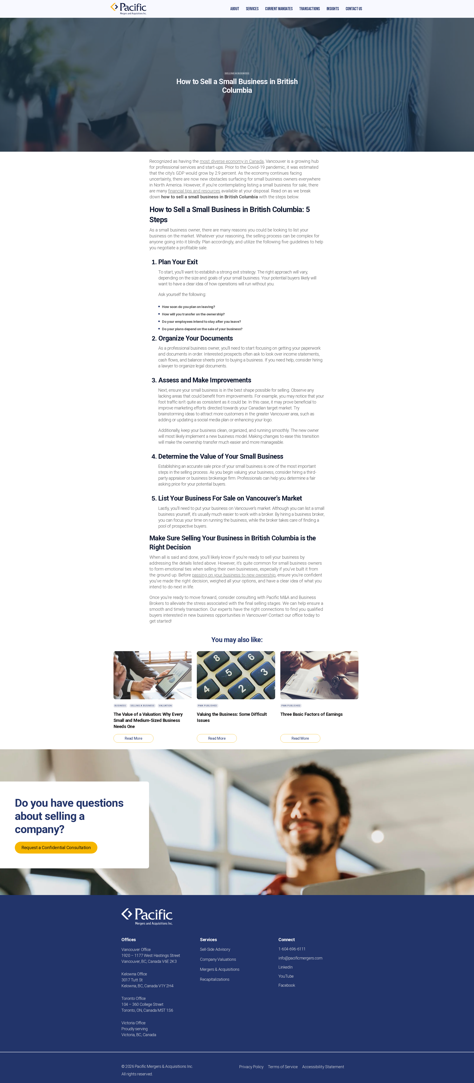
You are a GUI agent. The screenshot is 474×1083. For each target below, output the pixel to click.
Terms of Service (283, 1066)
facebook (286, 985)
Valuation (165, 705)
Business (120, 705)
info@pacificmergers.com (300, 958)
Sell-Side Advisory (215, 949)
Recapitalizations (214, 979)
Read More (133, 738)
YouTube (286, 976)
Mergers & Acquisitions (219, 969)
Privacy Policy (251, 1066)
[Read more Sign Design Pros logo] (128, 9)
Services (252, 8)
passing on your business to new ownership (234, 575)
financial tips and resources (194, 191)
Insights (333, 8)
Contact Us (354, 8)
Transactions (309, 8)
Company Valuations (218, 959)
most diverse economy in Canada (232, 161)
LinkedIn (285, 967)
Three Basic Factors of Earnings (311, 714)
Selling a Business (237, 73)
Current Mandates (279, 8)
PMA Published (207, 705)
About (234, 8)
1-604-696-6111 (292, 949)
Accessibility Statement (323, 1066)
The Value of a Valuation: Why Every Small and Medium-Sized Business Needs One (148, 720)
